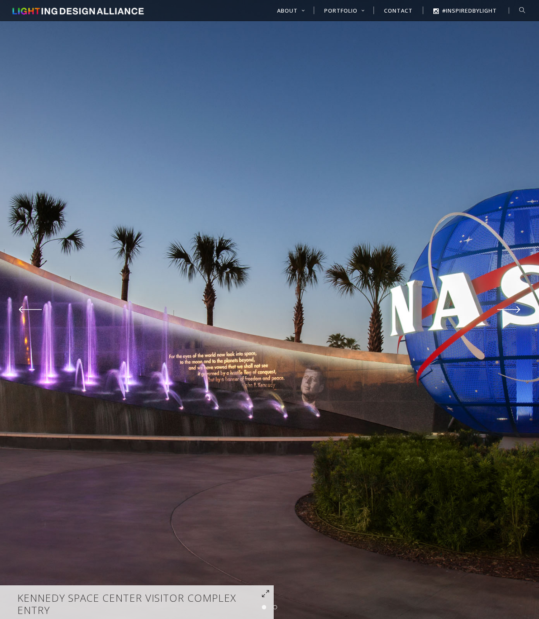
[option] (269, 309)
